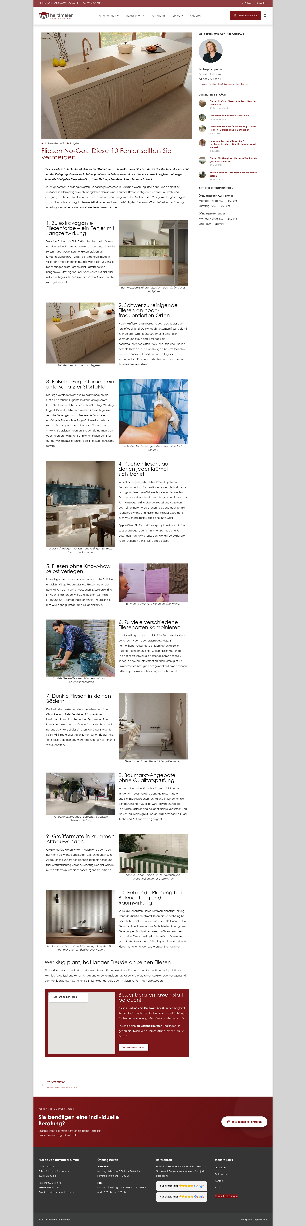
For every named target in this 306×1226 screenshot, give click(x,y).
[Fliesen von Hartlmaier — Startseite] (56, 15)
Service (175, 15)
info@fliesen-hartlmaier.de (61, 1192)
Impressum (220, 1167)
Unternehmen (107, 15)
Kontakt (219, 1181)
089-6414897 (54, 1187)
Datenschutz (222, 1174)
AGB (217, 1187)
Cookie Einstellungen (226, 1196)
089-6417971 (54, 1182)
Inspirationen (133, 15)
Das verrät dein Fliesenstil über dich (229, 115)
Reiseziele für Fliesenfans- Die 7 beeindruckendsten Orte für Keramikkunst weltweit (233, 144)
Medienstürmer (260, 1219)
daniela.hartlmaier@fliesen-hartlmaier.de (223, 84)
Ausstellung (158, 15)
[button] (181, 1186)
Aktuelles (195, 15)
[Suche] (265, 15)
